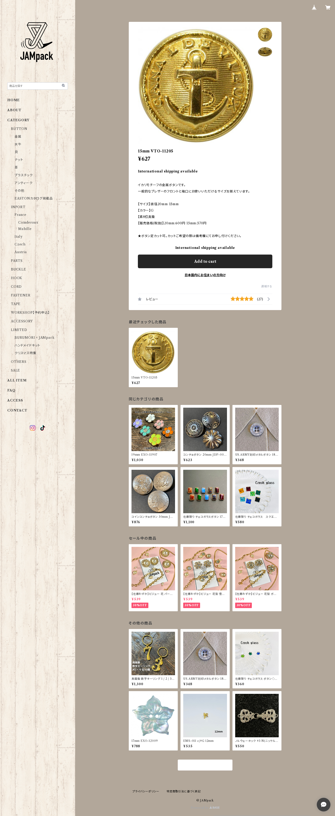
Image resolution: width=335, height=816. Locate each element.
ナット (19, 160)
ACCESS (15, 400)
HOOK (16, 278)
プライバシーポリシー (145, 791)
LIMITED (19, 330)
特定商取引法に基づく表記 (184, 791)
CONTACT (17, 410)
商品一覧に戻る (205, 765)
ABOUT (14, 110)
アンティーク (24, 183)
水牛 (18, 144)
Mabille (25, 229)
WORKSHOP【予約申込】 (30, 313)
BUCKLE (18, 269)
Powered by (200, 807)
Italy (19, 237)
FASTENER (20, 295)
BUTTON (19, 129)
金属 (18, 136)
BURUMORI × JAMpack (34, 338)
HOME (13, 100)
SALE (15, 370)
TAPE (16, 304)
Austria (21, 252)
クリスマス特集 (25, 353)
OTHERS (18, 362)
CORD (16, 287)
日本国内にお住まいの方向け (205, 275)
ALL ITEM (16, 380)
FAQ (11, 390)
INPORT (18, 207)
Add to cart (205, 261)
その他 (19, 191)
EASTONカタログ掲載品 (34, 198)
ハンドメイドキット (27, 345)
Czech (20, 244)
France (20, 215)
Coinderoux (28, 222)
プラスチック (24, 175)
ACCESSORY (22, 321)
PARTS (17, 261)
